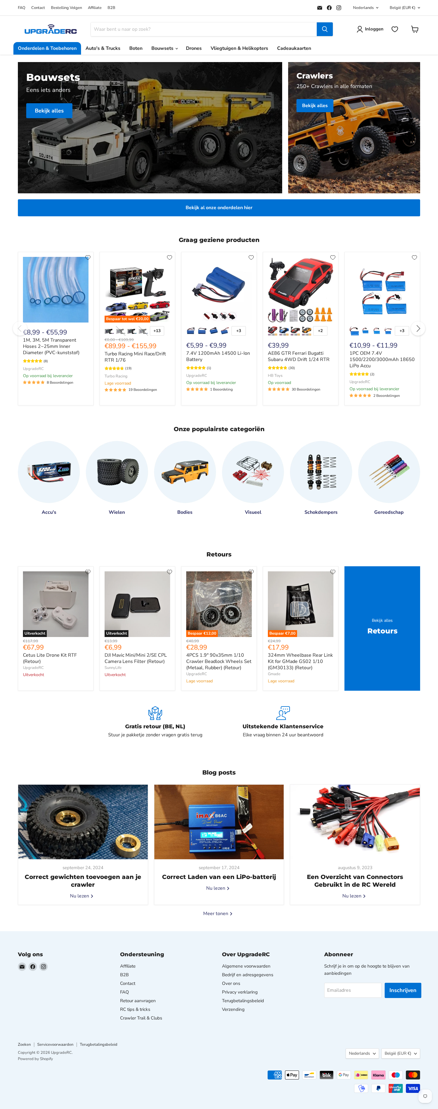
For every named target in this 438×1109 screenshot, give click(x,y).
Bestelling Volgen (66, 8)
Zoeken (24, 1044)
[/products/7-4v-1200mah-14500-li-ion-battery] (219, 290)
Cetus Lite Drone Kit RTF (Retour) (50, 658)
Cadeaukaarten (294, 48)
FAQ (21, 8)
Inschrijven (403, 990)
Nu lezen (80, 896)
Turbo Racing (116, 376)
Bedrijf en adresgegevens (247, 975)
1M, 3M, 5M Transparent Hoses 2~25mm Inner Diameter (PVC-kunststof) (51, 346)
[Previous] (20, 328)
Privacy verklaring (240, 992)
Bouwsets (163, 48)
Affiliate (95, 8)
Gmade (274, 674)
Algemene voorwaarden (246, 966)
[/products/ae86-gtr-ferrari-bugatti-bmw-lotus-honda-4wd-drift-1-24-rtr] (300, 290)
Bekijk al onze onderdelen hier (219, 207)
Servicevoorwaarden (55, 1044)
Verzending (233, 1009)
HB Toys (275, 375)
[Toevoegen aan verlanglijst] (88, 257)
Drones (194, 48)
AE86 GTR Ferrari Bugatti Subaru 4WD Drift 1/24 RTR (299, 356)
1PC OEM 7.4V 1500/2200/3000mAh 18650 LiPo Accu (382, 359)
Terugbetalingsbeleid (243, 1001)
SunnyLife (113, 667)
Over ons (231, 983)
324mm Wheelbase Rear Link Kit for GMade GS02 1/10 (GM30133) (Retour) (300, 661)
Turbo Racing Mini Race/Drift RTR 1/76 (135, 357)
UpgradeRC (33, 368)
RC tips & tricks (135, 1009)
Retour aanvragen (138, 1001)
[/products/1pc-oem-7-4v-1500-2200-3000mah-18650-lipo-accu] (382, 290)
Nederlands (363, 7)
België (402, 7)
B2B (111, 8)
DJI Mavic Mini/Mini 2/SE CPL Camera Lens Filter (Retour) (136, 658)
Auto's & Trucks (103, 48)
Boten (135, 48)
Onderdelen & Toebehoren (47, 48)
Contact (38, 8)
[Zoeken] (325, 29)
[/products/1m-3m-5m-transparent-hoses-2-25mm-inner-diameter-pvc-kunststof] (55, 290)
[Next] (418, 328)
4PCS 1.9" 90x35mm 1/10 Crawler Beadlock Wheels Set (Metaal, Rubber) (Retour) (218, 661)
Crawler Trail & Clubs (141, 1018)
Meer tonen (216, 913)
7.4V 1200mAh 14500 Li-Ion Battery (218, 356)
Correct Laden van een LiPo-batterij (219, 876)
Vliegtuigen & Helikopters (239, 48)
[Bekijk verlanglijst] (395, 29)
